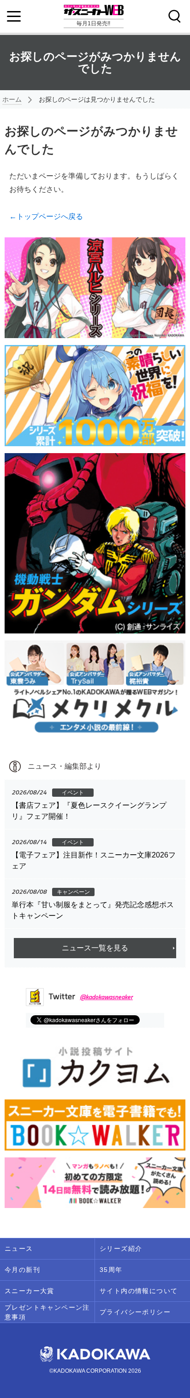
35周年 (111, 1269)
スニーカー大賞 (29, 1290)
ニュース (19, 1248)
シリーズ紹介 (121, 1248)
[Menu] (14, 16)
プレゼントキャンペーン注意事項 (47, 1312)
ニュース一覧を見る (95, 948)
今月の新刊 (22, 1269)
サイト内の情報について (139, 1290)
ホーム (12, 99)
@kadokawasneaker (106, 996)
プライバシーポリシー (135, 1312)
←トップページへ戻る (46, 216)
